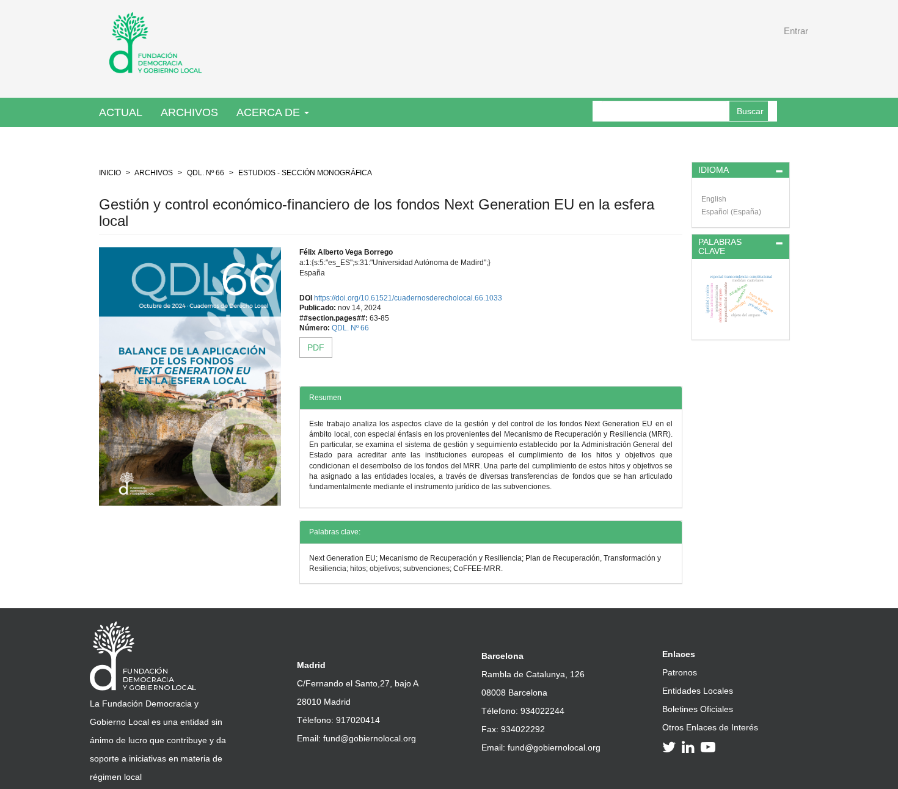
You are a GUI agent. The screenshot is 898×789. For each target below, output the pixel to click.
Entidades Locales (697, 691)
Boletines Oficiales (697, 709)
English (713, 199)
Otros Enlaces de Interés (710, 727)
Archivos (189, 112)
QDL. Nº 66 (205, 173)
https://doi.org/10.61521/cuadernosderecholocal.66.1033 (408, 298)
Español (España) (731, 212)
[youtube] (710, 747)
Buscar (750, 111)
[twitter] (670, 747)
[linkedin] (690, 747)
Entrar (796, 31)
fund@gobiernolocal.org (369, 738)
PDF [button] (315, 347)
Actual (120, 112)
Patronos (679, 672)
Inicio (110, 173)
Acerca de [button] (269, 112)
